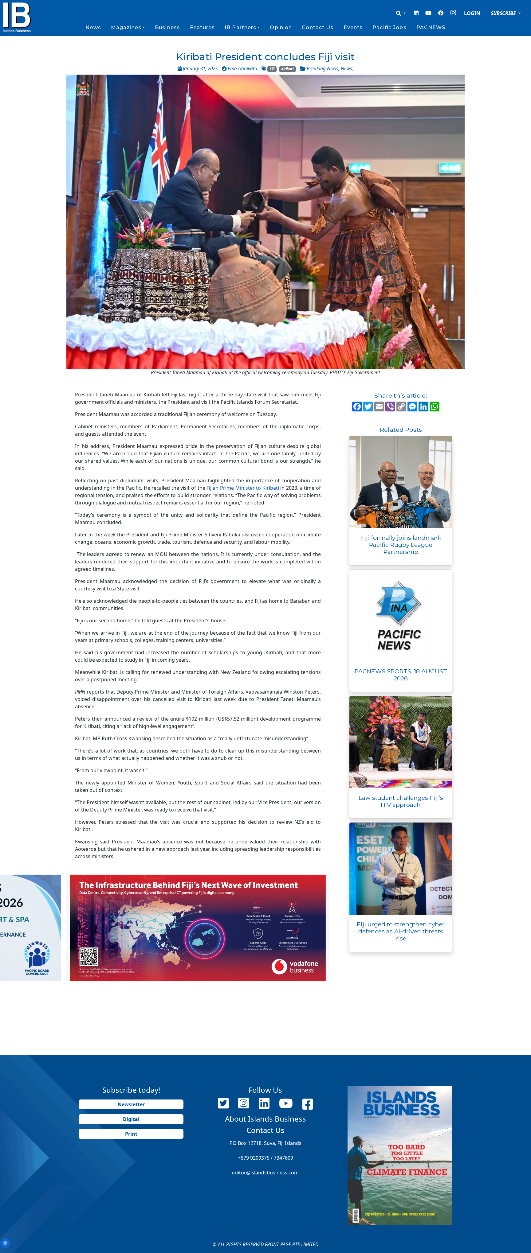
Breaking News (322, 68)
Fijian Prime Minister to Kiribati (242, 487)
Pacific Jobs (389, 27)
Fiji (272, 69)
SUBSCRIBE (504, 13)
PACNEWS (431, 27)
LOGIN (472, 13)
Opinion (281, 27)
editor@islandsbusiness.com (265, 1172)
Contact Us (317, 27)
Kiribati (287, 69)
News (93, 27)
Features (202, 27)
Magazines (126, 27)
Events (353, 27)
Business (167, 27)
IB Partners (240, 27)
